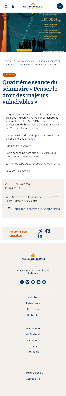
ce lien (30, 138)
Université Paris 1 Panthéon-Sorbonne (33, 272)
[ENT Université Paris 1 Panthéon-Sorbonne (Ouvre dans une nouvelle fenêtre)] (13, 6)
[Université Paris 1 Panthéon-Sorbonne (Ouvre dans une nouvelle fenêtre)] (33, 5)
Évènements (33, 303)
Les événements (25, 60)
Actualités (33, 297)
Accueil (8, 60)
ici (52, 163)
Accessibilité (33, 378)
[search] (6, 6)
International (33, 328)
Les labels (33, 352)
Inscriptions (33, 340)
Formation (33, 309)
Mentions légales (33, 372)
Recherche (33, 315)
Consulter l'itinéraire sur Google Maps (36, 209)
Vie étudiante (33, 334)
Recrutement (33, 346)
